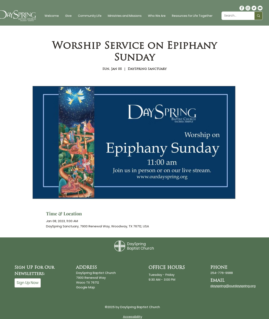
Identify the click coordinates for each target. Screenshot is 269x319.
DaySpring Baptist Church (140, 246)
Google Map (85, 287)
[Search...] (258, 16)
